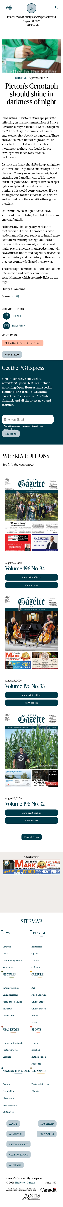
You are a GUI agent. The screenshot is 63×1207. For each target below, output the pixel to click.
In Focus (7, 1008)
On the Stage (38, 1001)
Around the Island (16, 1071)
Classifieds (8, 1097)
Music (35, 1022)
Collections (8, 1015)
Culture (37, 974)
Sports (36, 1029)
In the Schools (39, 1056)
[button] (13, 316)
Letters (35, 960)
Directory (37, 1091)
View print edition (31, 577)
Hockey (36, 1042)
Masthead (47, 1123)
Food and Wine (39, 994)
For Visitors (9, 1091)
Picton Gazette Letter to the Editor (22, 343)
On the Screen (39, 1008)
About (13, 1123)
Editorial (20, 78)
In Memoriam (10, 1104)
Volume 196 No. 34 (25, 568)
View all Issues (31, 837)
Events (6, 1084)
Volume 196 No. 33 (25, 686)
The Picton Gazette (25, 1182)
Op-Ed (35, 953)
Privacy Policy (18, 1144)
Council (7, 946)
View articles (31, 585)
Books (35, 1015)
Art (33, 987)
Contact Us (47, 1134)
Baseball (36, 1049)
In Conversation (11, 987)
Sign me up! (11, 433)
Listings (7, 1056)
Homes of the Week (12, 1042)
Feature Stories (10, 1049)
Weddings (39, 1071)
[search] (56, 7)
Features (9, 974)
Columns (36, 967)
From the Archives (12, 1001)
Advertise (15, 1134)
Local (5, 953)
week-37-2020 (12, 354)
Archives (15, 1164)
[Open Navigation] (9, 8)
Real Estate (11, 1029)
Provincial (8, 967)
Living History (10, 994)
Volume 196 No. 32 (25, 803)
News (6, 933)
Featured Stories (40, 1084)
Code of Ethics (18, 1154)
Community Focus (12, 960)
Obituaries (8, 1111)
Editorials (37, 946)
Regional (36, 1063)
